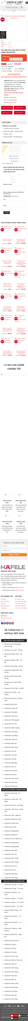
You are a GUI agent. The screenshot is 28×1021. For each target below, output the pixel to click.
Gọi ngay (15, 1015)
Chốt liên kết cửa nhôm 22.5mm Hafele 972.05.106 (20, 308)
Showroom (15, 1018)
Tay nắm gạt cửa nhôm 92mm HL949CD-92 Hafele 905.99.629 (21, 262)
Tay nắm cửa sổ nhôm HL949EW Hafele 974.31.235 (7, 352)
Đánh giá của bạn (8, 184)
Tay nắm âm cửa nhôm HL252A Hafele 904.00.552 (7, 308)
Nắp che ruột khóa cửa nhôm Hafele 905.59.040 (7, 262)
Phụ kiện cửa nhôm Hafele (12, 10)
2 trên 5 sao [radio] (14, 174)
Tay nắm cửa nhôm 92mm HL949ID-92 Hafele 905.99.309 (7, 329)
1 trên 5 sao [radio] (6, 174)
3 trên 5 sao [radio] (7, 177)
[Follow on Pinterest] (7, 623)
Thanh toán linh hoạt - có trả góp (12, 84)
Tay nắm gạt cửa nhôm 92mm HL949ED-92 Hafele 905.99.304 (21, 285)
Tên (4, 199)
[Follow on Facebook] (2, 623)
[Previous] (4, 27)
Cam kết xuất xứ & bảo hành (14, 82)
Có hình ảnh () (14, 156)
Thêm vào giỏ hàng (7, 107)
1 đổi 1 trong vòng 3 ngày (13, 86)
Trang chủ (4, 10)
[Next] (24, 27)
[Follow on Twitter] (5, 623)
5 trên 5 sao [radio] (7, 182)
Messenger (23, 1015)
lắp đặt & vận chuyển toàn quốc (14, 80)
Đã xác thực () (14, 158)
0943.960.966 (13, 100)
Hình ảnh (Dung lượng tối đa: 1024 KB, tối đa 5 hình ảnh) (13, 193)
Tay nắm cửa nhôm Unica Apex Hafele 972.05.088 (21, 352)
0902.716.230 (19, 587)
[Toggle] (2, 644)
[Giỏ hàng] (27, 2)
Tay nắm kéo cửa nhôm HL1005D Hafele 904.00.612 (20, 241)
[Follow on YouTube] (12, 623)
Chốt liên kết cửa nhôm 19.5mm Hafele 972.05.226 (7, 285)
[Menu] (2, 3)
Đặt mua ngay (19, 107)
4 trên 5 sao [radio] (7, 179)
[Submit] (21, 7)
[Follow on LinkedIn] (10, 623)
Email (5, 205)
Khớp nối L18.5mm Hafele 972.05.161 (7, 240)
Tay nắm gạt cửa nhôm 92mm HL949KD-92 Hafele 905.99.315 (21, 330)
